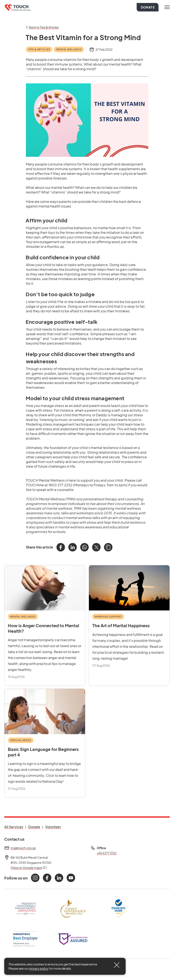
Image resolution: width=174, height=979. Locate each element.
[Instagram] (35, 878)
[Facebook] (60, 547)
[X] (96, 547)
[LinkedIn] (72, 547)
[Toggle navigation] (167, 7)
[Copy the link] (108, 547)
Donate (148, 7)
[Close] (117, 965)
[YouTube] (71, 878)
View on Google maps (28, 868)
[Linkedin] (59, 878)
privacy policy (38, 968)
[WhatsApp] (84, 547)
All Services (13, 826)
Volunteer (53, 826)
